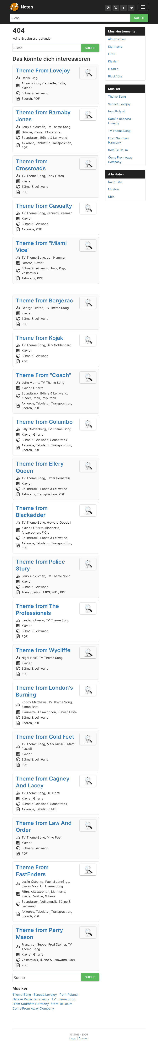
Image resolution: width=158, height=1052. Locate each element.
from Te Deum (61, 1004)
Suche (139, 18)
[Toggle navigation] (143, 7)
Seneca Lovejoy (45, 994)
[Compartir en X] (116, 8)
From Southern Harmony (31, 1004)
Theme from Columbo (44, 421)
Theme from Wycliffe (43, 650)
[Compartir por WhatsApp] (108, 8)
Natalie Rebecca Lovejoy (31, 999)
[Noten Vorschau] (88, 73)
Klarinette (115, 46)
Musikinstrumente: (122, 31)
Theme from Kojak (39, 338)
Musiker (114, 89)
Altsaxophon (117, 39)
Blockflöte (115, 76)
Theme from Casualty (44, 206)
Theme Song (22, 994)
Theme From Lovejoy (43, 70)
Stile (111, 197)
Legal (72, 1038)
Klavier (113, 61)
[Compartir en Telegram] (131, 8)
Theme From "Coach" (43, 375)
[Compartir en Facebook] (123, 8)
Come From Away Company (33, 1008)
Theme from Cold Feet (45, 736)
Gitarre (113, 69)
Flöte (111, 54)
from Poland (69, 994)
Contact (84, 1038)
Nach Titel (115, 182)
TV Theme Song (63, 999)
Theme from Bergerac (44, 300)
